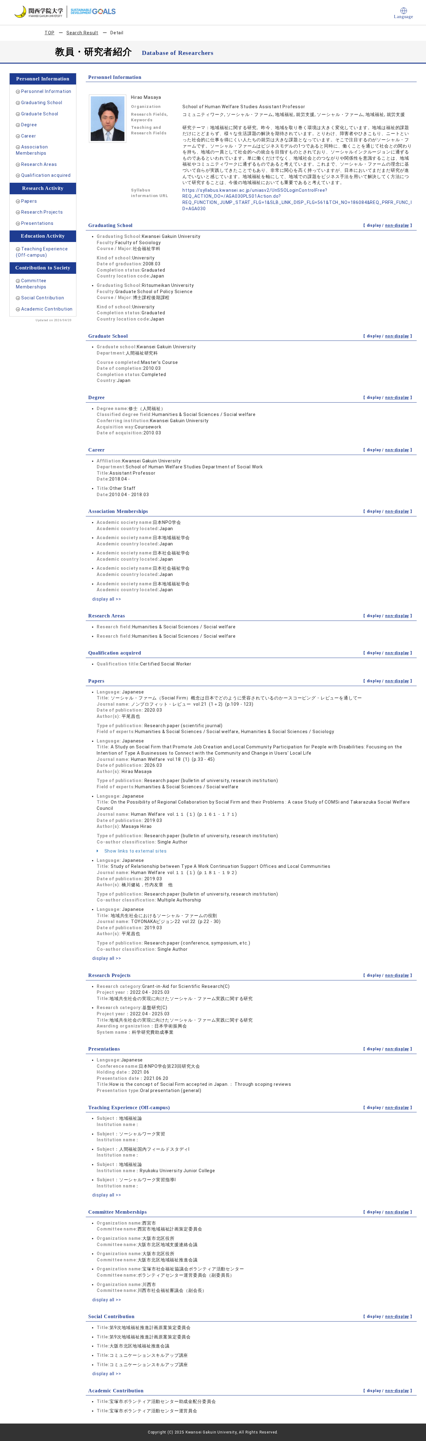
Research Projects (42, 212)
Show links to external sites (135, 851)
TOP (50, 32)
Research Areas (39, 164)
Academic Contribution (47, 309)
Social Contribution (42, 297)
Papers (29, 201)
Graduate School (40, 113)
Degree (29, 124)
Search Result (82, 32)
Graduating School (41, 102)
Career (28, 135)
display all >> (106, 599)
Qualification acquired (46, 175)
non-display (397, 225)
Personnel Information (46, 91)
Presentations (37, 223)
